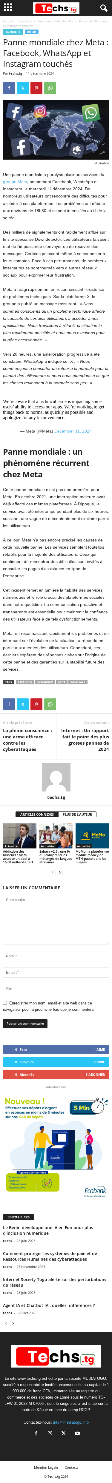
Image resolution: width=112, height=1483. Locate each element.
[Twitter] (23, 88)
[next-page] (60, 872)
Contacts (71, 1467)
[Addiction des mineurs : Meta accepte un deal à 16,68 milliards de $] (19, 835)
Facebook (25, 682)
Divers (31, 32)
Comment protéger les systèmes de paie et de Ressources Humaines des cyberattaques (50, 1256)
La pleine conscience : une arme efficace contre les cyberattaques (27, 739)
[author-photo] (56, 777)
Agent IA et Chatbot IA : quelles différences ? (49, 1305)
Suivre (99, 1062)
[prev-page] (53, 872)
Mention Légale (46, 1467)
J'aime (99, 1049)
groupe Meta (15, 181)
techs (7, 1240)
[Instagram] (50, 1434)
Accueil (8, 21)
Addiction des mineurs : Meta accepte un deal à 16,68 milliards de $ (18, 856)
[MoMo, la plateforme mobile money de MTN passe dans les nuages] (92, 835)
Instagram (45, 682)
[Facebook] (9, 88)
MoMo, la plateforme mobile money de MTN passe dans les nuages (92, 856)
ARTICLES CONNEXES (37, 814)
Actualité (25, 21)
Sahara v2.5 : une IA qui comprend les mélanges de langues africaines (55, 856)
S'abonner (95, 1074)
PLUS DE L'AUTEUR (77, 814)
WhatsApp (77, 682)
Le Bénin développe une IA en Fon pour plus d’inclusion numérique (48, 1230)
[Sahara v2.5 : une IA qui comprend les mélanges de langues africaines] (56, 835)
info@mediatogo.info (71, 1422)
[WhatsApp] (50, 88)
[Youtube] (76, 1434)
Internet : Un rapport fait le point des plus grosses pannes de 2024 (85, 739)
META (61, 682)
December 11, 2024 (73, 431)
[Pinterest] (36, 88)
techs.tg (15, 73)
